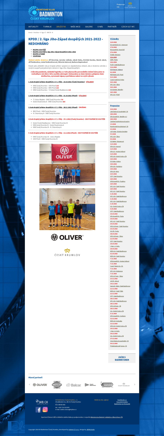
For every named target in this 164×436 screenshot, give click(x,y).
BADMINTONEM (122, 359)
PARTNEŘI (112, 26)
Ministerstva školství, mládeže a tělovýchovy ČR (107, 417)
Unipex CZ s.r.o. (74, 430)
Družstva (36, 32)
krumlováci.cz (122, 400)
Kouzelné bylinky (122, 402)
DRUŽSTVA (61, 26)
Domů (30, 32)
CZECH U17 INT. (128, 26)
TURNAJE (47, 26)
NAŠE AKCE (75, 26)
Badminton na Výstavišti (122, 404)
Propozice (115, 105)
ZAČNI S (122, 357)
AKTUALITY (33, 26)
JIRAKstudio (91, 430)
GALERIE (89, 26)
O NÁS (100, 26)
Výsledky (114, 38)
